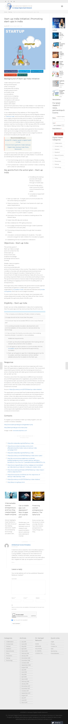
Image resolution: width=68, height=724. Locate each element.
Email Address (57, 128)
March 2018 (24, 679)
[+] (11, 495)
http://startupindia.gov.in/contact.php (15, 427)
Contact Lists (58, 146)
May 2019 (23, 646)
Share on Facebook (11, 71)
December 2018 (25, 658)
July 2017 (23, 697)
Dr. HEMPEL (38, 651)
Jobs (52, 648)
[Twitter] (5, 1)
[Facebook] (8, 1)
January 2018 (24, 683)
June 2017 (24, 700)
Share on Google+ (11, 75)
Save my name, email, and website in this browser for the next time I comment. (28, 608)
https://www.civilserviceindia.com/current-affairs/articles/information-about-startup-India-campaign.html (22, 448)
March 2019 (24, 651)
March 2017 (24, 702)
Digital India (11, 147)
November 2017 (25, 688)
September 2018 (26, 665)
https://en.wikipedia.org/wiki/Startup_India (20, 443)
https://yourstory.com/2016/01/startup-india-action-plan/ (24, 455)
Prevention (58, 161)
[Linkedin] (11, 1)
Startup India (10, 116)
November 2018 (25, 660)
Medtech (57, 152)
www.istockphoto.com (20, 430)
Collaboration (58, 143)
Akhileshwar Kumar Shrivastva (21, 545)
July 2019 (23, 641)
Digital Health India (18, 26)
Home (5, 12)
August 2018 (24, 667)
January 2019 (24, 655)
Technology (58, 167)
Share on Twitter (24, 71)
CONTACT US (38, 653)
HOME (37, 644)
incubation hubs (18, 289)
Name (13, 598)
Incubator (11, 348)
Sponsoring (54, 651)
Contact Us (54, 646)
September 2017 (25, 693)
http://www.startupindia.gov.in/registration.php (18, 424)
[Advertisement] (32, 92)
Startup (10, 12)
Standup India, (20, 147)
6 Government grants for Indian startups (18, 145)
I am (54, 123)
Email (25, 598)
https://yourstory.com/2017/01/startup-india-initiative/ (25, 389)
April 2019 (23, 648)
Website (37, 598)
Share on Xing (22, 75)
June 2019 (24, 644)
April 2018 (24, 676)
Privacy (53, 644)
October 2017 (25, 690)
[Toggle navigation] (62, 6)
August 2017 (24, 695)
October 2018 (25, 662)
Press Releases (55, 653)
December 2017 (25, 686)
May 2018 (23, 674)
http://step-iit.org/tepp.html (16, 482)
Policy (56, 158)
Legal (52, 641)
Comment (14, 578)
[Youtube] (14, 1)
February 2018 (25, 681)
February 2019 (25, 653)
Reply (13, 562)
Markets (57, 149)
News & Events (59, 155)
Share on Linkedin (37, 71)
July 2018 (23, 669)
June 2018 (24, 672)
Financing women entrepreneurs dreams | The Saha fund (37, 510)
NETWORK (38, 646)
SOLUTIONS (38, 648)
